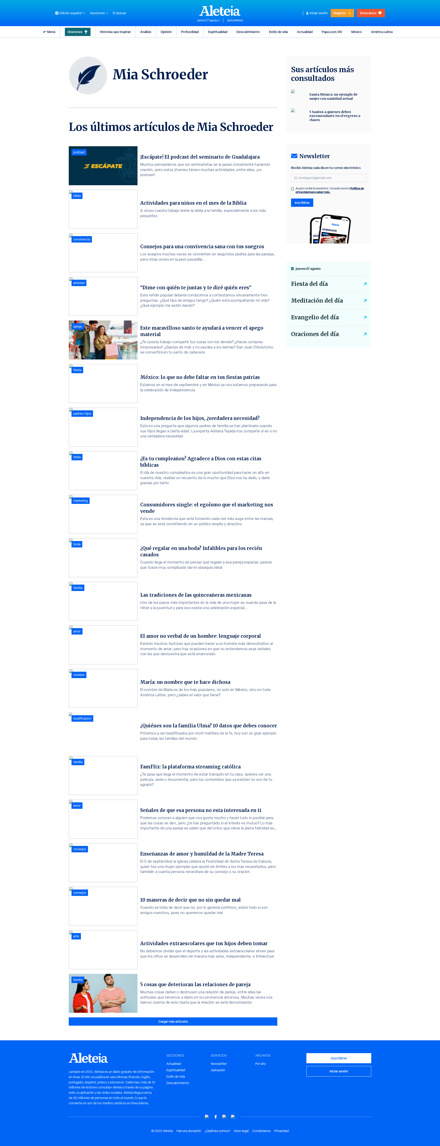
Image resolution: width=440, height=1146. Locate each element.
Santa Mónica (235, 20)
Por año (260, 1064)
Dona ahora (368, 13)
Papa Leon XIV (332, 32)
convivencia (81, 239)
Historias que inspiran (115, 32)
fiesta (77, 370)
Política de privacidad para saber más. (330, 190)
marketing (80, 501)
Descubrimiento (248, 32)
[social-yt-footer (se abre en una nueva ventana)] (207, 1116)
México (356, 32)
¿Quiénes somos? (217, 1131)
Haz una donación (188, 1131)
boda (76, 544)
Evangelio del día (315, 317)
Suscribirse (339, 1058)
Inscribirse (302, 202)
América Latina (382, 32)
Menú (51, 32)
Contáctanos (261, 1131)
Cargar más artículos (173, 1021)
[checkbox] (292, 189)
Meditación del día (317, 300)
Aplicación (218, 1070)
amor (77, 631)
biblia (77, 196)
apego (77, 326)
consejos (79, 849)
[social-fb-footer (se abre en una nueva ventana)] (216, 1116)
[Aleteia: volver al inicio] (220, 10)
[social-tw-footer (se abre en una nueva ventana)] (224, 1116)
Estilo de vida (278, 32)
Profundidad (190, 32)
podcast (79, 152)
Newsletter (219, 1064)
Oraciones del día (315, 334)
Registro (339, 13)
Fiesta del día (309, 283)
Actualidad (305, 32)
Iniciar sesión (319, 13)
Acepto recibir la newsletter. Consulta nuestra (330, 190)
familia (77, 588)
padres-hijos (82, 413)
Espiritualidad (217, 32)
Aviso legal (241, 1131)
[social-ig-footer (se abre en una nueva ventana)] (233, 1116)
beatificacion (82, 718)
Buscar (121, 13)
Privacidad (281, 1131)
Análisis (145, 32)
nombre (79, 675)
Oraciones (75, 32)
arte (76, 936)
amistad (79, 283)
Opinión (166, 32)
